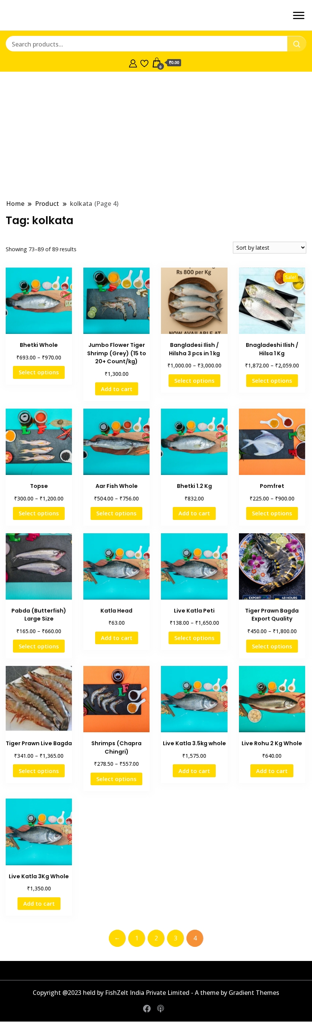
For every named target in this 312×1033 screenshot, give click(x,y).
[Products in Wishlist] (144, 62)
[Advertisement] (156, 135)
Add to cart (116, 389)
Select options (39, 372)
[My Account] (133, 62)
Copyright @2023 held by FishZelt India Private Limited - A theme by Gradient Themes (156, 992)
